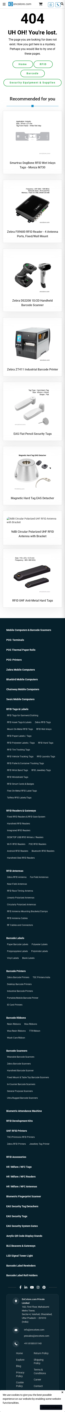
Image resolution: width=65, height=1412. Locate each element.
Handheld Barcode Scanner (20, 1070)
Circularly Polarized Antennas (21, 904)
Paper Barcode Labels (17, 944)
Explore (20, 1359)
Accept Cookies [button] (51, 1407)
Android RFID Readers (17, 851)
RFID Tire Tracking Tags (18, 749)
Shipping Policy (39, 1361)
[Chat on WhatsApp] (51, 4)
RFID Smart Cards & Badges (20, 784)
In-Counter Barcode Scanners (21, 1084)
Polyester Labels (39, 944)
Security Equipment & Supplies (32, 82)
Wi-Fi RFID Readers (16, 844)
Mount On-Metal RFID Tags (20, 729)
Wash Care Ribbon (16, 1038)
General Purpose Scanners (20, 1091)
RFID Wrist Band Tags (17, 770)
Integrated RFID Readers (18, 830)
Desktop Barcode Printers (19, 984)
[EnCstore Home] (20, 3)
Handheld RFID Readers (18, 823)
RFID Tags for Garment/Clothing (22, 715)
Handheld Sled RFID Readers (21, 858)
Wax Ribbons (30, 1024)
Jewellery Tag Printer (39, 1144)
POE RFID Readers (37, 844)
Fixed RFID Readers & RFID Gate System (26, 817)
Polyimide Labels (39, 951)
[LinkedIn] (25, 1287)
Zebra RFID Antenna (17, 877)
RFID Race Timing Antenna (20, 891)
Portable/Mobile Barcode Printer (22, 998)
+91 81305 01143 (33, 1343)
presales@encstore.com (36, 1335)
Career (37, 1379)
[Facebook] (20, 1287)
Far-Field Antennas (39, 877)
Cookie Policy (20, 1384)
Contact (38, 1386)
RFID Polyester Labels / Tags (21, 743)
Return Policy (41, 1353)
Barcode (33, 73)
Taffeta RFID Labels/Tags (19, 797)
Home (23, 64)
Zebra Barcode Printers (18, 977)
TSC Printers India (41, 977)
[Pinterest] (44, 1287)
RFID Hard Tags (45, 743)
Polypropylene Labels (17, 951)
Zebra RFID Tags (43, 722)
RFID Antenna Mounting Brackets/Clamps (27, 911)
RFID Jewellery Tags (41, 770)
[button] (4, 4)
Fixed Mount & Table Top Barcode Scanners (28, 1077)
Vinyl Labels (13, 958)
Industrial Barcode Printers (20, 991)
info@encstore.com (34, 1329)
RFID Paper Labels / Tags (19, 736)
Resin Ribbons (14, 1024)
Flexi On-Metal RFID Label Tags (22, 791)
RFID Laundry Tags (46, 756)
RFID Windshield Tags (17, 777)
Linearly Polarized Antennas (20, 897)
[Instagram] (38, 1287)
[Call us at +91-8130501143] (58, 4)
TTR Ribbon (34, 1031)
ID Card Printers (14, 1005)
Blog (18, 1366)
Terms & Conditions (40, 1371)
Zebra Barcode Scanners (19, 1063)
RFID (43, 64)
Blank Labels (28, 958)
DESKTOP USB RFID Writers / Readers (25, 837)
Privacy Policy (20, 1374)
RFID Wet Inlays (43, 729)
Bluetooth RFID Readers (43, 851)
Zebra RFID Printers (16, 1144)
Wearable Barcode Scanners (20, 1057)
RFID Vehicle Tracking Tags (20, 756)
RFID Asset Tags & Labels (19, 722)
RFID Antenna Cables (17, 918)
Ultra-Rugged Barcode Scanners (22, 1098)
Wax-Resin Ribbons (16, 1031)
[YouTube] (32, 1287)
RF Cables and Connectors (20, 925)
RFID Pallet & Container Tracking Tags (25, 763)
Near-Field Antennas (17, 884)
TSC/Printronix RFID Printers (21, 1137)
